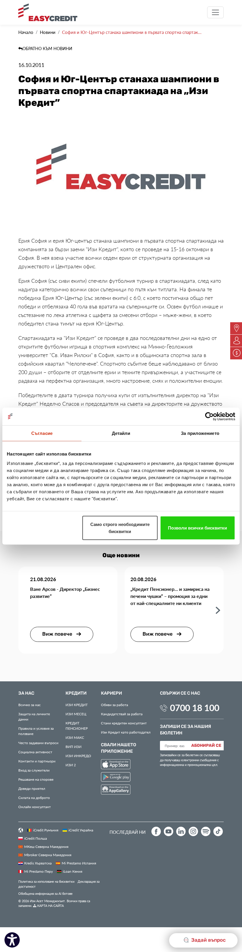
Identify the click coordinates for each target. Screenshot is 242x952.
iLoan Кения (72, 871)
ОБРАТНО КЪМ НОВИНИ (47, 48)
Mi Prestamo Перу (38, 871)
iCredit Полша (35, 838)
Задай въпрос (208, 940)
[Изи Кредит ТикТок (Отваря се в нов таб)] (218, 831)
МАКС (75, 737)
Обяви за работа (114, 704)
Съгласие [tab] (42, 432)
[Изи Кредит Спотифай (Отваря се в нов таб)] (205, 831)
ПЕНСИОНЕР (77, 726)
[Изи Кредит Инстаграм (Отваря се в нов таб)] (193, 831)
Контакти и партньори (36, 761)
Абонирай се (206, 745)
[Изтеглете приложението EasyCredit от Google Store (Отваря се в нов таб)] (115, 777)
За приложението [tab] (200, 432)
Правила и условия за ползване (36, 731)
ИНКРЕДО (78, 755)
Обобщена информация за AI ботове (45, 893)
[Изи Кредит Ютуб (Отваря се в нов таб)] (168, 831)
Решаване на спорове (35, 779)
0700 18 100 (194, 707)
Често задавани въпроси (38, 742)
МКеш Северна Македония (46, 846)
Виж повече (57, 634)
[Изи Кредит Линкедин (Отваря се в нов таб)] (181, 831)
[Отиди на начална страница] (50, 12)
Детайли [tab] (121, 432)
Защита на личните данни (34, 716)
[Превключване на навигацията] (215, 12)
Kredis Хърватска (38, 863)
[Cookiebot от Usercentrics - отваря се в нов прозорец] (209, 416)
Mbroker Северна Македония (47, 854)
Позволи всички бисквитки (197, 527)
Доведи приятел (31, 788)
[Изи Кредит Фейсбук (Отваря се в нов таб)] (156, 831)
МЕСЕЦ (76, 713)
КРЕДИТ (77, 704)
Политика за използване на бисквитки (46, 881)
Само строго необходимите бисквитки (120, 528)
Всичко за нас (29, 704)
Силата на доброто (34, 797)
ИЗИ (73, 746)
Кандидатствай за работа (122, 713)
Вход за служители (34, 770)
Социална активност (35, 751)
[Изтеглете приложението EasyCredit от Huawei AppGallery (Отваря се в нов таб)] (115, 790)
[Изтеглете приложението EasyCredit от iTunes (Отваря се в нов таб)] (115, 765)
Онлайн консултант (34, 806)
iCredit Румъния (45, 830)
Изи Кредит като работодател (126, 732)
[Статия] (218, 610)
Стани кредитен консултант (124, 723)
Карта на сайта (50, 905)
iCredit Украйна (80, 830)
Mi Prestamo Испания (79, 863)
